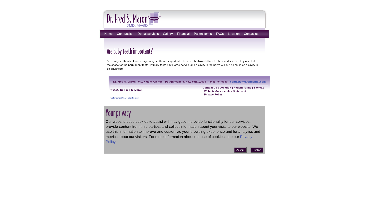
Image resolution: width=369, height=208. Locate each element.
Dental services (148, 33)
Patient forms (203, 33)
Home (108, 33)
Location (234, 33)
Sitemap (259, 87)
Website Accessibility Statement (225, 91)
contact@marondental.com (248, 81)
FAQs (220, 33)
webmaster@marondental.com (125, 98)
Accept (240, 150)
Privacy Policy (213, 94)
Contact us (251, 33)
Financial (183, 33)
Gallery (168, 33)
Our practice (125, 33)
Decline (257, 150)
